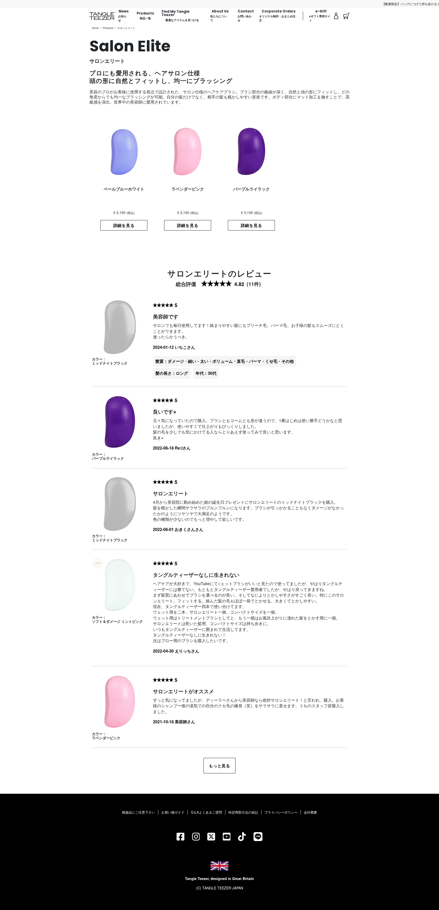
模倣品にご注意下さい (138, 812)
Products (108, 28)
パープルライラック (108, 458)
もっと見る (219, 766)
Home (95, 28)
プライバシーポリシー (280, 812)
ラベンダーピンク (106, 737)
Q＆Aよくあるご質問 (206, 812)
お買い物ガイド (172, 812)
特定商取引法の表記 (243, 812)
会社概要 (310, 812)
